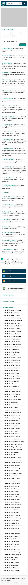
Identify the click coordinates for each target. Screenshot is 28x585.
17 (2, 263)
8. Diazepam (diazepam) (8, 105)
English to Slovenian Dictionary (13, 496)
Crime (4, 36)
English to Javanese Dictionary (13, 415)
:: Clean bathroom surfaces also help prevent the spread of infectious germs (13, 187)
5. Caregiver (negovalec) (8, 80)
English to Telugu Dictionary (12, 546)
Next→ (23, 44)
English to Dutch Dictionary (12, 354)
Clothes (21, 33)
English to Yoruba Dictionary (12, 533)
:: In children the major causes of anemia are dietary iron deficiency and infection (13, 179)
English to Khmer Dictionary (12, 420)
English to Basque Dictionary (12, 323)
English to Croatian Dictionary (12, 347)
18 (5, 263)
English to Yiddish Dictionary (12, 531)
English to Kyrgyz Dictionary (12, 428)
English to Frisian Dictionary (12, 370)
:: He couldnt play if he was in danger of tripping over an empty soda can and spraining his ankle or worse (13, 221)
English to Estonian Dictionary (13, 360)
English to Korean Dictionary (12, 423)
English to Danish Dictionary (12, 352)
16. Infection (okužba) (8, 177)
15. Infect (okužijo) (7, 166)
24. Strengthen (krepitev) (8, 232)
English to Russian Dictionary (12, 478)
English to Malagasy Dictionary (13, 447)
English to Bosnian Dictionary (12, 328)
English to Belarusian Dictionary (13, 326)
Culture (9, 36)
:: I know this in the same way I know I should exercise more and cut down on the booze (14, 57)
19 (9, 263)
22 (18, 263)
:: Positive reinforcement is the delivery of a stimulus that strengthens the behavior (13, 234)
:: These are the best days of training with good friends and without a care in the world (13, 74)
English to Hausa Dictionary (12, 386)
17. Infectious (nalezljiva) (8, 185)
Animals (5, 33)
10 (2, 261)
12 (8, 261)
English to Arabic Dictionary (12, 562)
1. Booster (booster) (7, 48)
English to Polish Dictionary (12, 470)
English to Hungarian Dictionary (13, 397)
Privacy (7, 582)
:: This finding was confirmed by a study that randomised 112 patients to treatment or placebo (12, 206)
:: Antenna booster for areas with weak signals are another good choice (12, 50)
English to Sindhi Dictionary (12, 489)
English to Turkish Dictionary (12, 515)
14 (15, 261)
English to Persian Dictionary (12, 468)
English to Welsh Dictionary (12, 560)
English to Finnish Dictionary (12, 365)
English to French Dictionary (12, 368)
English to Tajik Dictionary (11, 512)
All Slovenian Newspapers (15, 288)
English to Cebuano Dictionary (13, 336)
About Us (3, 582)
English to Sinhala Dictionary (12, 491)
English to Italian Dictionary (12, 410)
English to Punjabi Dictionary (12, 570)
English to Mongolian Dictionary (13, 457)
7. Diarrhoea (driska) (7, 98)
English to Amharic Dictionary (12, 315)
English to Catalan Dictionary (12, 333)
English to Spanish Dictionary (12, 502)
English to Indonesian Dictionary (13, 404)
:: (6, 192)
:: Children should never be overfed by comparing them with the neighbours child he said (13, 198)
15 (18, 261)
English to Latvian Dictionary (12, 436)
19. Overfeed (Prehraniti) (8, 197)
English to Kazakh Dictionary (12, 418)
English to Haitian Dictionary (12, 383)
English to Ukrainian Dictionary (13, 517)
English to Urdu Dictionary (12, 520)
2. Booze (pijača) (6, 55)
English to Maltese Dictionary (12, 452)
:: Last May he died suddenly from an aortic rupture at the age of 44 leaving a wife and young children (14, 213)
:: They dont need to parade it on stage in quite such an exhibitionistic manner (14, 118)
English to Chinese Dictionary (12, 341)
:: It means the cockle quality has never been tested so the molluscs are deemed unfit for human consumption (13, 251)
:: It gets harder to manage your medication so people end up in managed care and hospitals (13, 161)
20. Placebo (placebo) (7, 204)
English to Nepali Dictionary (12, 567)
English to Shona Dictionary (12, 486)
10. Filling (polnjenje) (7, 124)
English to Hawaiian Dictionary (13, 389)
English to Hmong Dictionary (12, 394)
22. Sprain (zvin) (6, 219)
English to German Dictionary (12, 378)
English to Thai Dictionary (11, 557)
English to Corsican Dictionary (13, 344)
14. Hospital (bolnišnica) (8, 159)
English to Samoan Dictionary (12, 481)
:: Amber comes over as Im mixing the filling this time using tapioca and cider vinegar (13, 126)
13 (12, 261)
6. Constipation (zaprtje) (8, 90)
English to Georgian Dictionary (13, 376)
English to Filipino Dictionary (12, 362)
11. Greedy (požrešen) (8, 131)
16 (21, 261)
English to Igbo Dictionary (11, 402)
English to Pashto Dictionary (12, 465)
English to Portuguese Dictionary (13, 473)
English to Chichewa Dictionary (13, 339)
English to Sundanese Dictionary (13, 504)
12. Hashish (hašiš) (7, 139)
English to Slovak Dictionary (12, 494)
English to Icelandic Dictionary (13, 399)
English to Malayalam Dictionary (13, 449)
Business (15, 33)
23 (21, 263)
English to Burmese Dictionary (13, 460)
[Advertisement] (14, 17)
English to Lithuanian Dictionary (13, 439)
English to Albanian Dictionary (12, 312)
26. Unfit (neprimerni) (7, 249)
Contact (17, 582)
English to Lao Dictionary (11, 431)
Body (10, 33)
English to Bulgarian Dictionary (13, 331)
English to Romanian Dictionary (13, 475)
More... (14, 36)
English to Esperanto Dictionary (13, 357)
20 (12, 263)
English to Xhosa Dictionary (12, 528)
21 (15, 263)
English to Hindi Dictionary (12, 541)
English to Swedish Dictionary (12, 510)
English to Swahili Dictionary (12, 507)
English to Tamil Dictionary (12, 544)
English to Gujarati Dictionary (12, 549)
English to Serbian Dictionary (12, 483)
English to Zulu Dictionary (11, 536)
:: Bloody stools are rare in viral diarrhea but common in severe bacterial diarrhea (14, 100)
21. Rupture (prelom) (7, 212)
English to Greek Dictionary (12, 381)
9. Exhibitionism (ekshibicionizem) (11, 116)
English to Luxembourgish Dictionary (14, 441)
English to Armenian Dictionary (13, 318)
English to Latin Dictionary (12, 433)
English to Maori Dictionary (12, 454)
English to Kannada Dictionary (13, 554)
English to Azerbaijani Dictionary (13, 320)
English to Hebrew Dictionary (12, 391)
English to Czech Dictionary (12, 349)
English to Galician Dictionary (12, 373)
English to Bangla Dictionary (12, 539)
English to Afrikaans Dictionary (13, 310)
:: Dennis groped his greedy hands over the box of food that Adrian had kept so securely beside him (13, 133)
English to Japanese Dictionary (13, 412)
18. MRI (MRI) (6, 192)
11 (5, 261)
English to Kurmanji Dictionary (13, 425)
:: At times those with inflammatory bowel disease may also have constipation (13, 92)
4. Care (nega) (6, 72)
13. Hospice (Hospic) (7, 148)
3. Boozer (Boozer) (7, 63)
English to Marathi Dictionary (12, 552)
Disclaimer (12, 582)
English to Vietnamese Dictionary (13, 525)
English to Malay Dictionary (12, 565)
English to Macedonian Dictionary (13, 444)
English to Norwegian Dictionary (13, 462)
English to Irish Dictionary (11, 407)
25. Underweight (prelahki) (9, 240)
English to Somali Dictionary (12, 499)
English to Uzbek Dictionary (12, 523)
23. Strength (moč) (7, 227)
